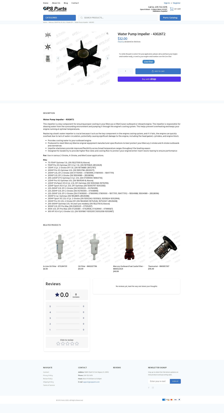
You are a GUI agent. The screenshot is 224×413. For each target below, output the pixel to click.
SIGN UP (175, 381)
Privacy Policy (48, 375)
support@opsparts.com (91, 382)
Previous (58, 58)
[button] (67, 306)
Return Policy (47, 378)
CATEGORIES (51, 18)
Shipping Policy (48, 382)
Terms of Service (49, 385)
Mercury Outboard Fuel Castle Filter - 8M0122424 (128, 268)
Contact (46, 372)
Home (45, 22)
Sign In (167, 3)
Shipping (121, 41)
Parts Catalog (170, 18)
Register (176, 3)
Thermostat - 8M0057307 (158, 266)
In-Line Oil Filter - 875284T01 (55, 266)
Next (107, 58)
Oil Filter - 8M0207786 (87, 266)
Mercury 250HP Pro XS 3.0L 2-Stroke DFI (61, 22)
